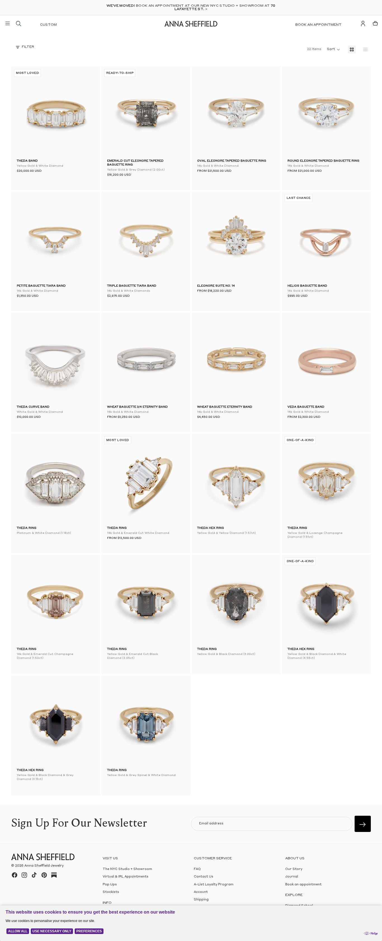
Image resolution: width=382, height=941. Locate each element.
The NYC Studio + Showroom (127, 869)
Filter (28, 47)
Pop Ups (110, 884)
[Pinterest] (44, 875)
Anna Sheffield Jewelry (44, 865)
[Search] (18, 23)
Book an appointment (318, 25)
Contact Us (203, 876)
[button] (115, 112)
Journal (291, 876)
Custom (48, 25)
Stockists (111, 892)
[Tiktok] (34, 875)
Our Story (293, 869)
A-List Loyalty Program (214, 884)
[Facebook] (14, 875)
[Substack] (54, 875)
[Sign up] (363, 824)
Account (201, 892)
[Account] (363, 23)
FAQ (197, 869)
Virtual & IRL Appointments (125, 876)
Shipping (201, 899)
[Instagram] (24, 875)
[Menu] (7, 23)
